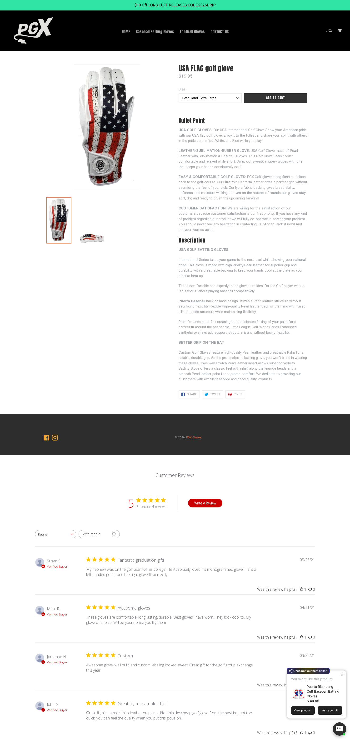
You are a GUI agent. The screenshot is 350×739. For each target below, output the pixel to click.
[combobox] (55, 534)
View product (303, 710)
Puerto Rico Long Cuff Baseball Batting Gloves (323, 691)
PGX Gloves (193, 437)
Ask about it (330, 710)
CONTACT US (219, 32)
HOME (126, 32)
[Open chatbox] (339, 729)
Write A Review (205, 503)
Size (182, 89)
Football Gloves (192, 32)
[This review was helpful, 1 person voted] (301, 589)
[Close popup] (342, 674)
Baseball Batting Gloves (155, 32)
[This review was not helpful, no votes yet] (310, 589)
